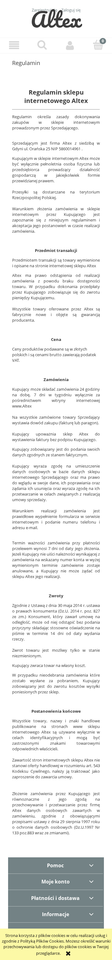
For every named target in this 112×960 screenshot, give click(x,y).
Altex (56, 19)
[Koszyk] (98, 45)
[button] (14, 45)
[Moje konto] (70, 45)
